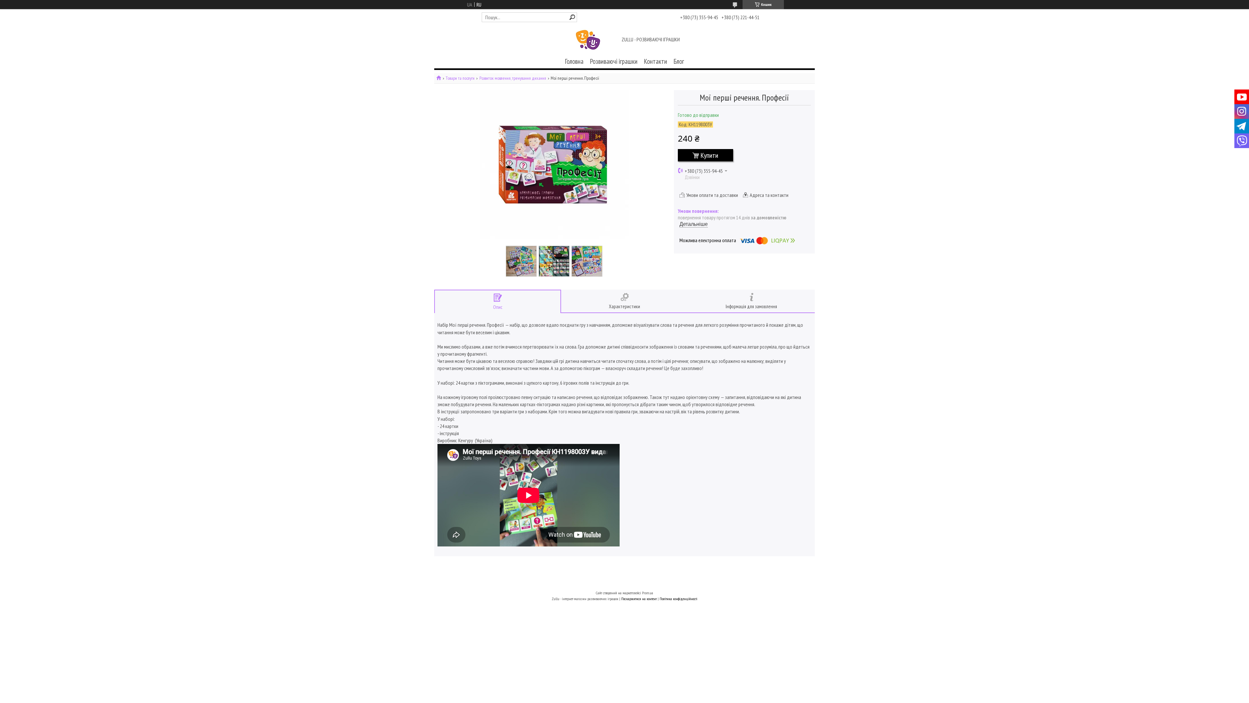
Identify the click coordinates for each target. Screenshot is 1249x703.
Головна (574, 61)
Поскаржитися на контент (639, 598)
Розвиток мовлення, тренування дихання (512, 78)
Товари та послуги (460, 78)
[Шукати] (572, 17)
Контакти (655, 61)
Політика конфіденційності (678, 598)
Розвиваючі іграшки (614, 61)
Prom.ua (647, 592)
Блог (679, 61)
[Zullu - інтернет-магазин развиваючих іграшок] (588, 40)
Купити (709, 155)
